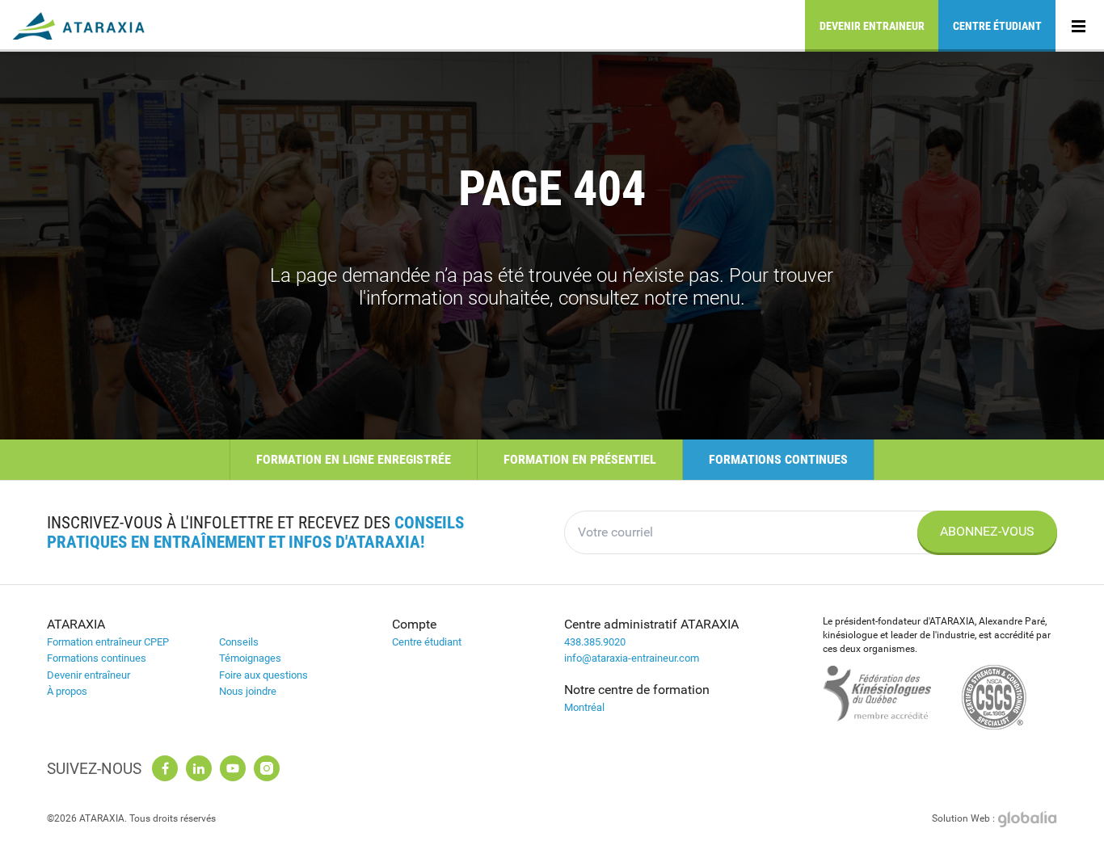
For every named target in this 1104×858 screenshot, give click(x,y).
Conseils (239, 642)
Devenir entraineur (872, 25)
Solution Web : (964, 818)
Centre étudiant (997, 25)
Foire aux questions (263, 675)
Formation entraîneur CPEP (108, 642)
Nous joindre (247, 691)
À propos (67, 691)
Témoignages (250, 658)
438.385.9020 (595, 642)
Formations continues (778, 459)
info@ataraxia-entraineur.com (631, 658)
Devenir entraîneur (88, 675)
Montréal (584, 707)
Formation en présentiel (580, 459)
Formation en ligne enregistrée (353, 459)
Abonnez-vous (987, 531)
